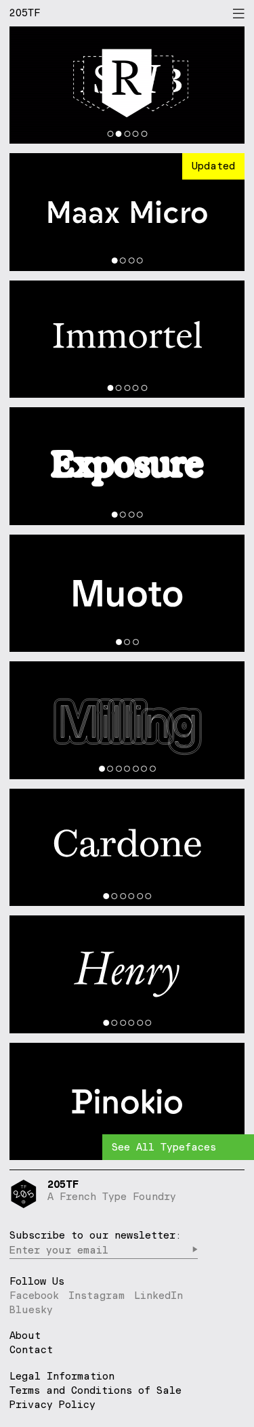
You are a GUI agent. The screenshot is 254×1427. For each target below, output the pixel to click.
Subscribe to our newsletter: (95, 1235)
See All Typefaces (164, 1147)
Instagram (96, 1295)
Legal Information (61, 1376)
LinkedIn (158, 1295)
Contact (31, 1350)
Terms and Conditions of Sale (95, 1390)
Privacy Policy (52, 1404)
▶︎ (195, 1250)
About (25, 1336)
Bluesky (31, 1309)
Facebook (34, 1295)
